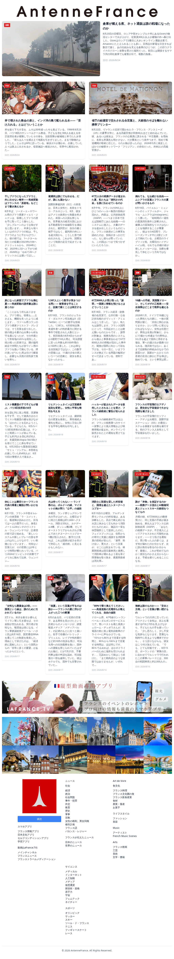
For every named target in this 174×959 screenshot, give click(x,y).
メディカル (71, 871)
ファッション (120, 818)
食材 (115, 800)
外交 (67, 804)
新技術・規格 (72, 888)
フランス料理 (120, 790)
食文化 (116, 785)
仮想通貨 (70, 885)
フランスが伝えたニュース (79, 837)
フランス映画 (120, 846)
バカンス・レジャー (76, 831)
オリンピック (72, 912)
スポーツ (70, 908)
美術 (115, 853)
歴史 (67, 810)
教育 (67, 807)
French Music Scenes (125, 836)
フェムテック (72, 898)
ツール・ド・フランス (77, 923)
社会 (67, 785)
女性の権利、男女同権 (77, 821)
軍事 (67, 814)
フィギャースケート (76, 929)
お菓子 (116, 807)
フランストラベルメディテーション (37, 859)
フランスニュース (27, 855)
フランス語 (71, 827)
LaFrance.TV (30, 847)
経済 (67, 790)
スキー (68, 919)
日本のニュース (73, 842)
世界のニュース (73, 845)
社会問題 (70, 797)
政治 (67, 793)
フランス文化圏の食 (123, 793)
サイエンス (71, 866)
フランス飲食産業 (122, 797)
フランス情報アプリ (28, 831)
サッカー (70, 916)
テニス (68, 926)
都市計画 (70, 824)
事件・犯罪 (71, 800)
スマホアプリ (25, 826)
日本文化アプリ (26, 834)
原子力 (68, 891)
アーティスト (120, 832)
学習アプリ (24, 841)
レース (68, 933)
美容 (115, 821)
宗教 (67, 817)
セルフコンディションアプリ (33, 838)
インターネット (73, 874)
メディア (70, 881)
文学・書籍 (119, 857)
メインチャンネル (27, 852)
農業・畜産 (119, 804)
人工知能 (70, 878)
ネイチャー (71, 902)
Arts (115, 842)
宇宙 (67, 895)
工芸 (115, 850)
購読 (39, 819)
